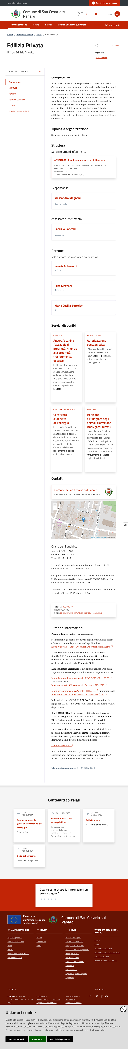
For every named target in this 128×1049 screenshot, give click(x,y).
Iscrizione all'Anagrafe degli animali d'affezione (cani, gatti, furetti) (99, 421)
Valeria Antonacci (65, 266)
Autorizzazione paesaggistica (96, 343)
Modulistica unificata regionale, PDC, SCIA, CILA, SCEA (80, 678)
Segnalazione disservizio (46, 1002)
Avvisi (38, 945)
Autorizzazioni (71, 969)
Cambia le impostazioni (60, 1039)
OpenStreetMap (101, 537)
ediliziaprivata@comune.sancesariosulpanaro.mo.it (81, 612)
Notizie (39, 937)
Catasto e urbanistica (74, 941)
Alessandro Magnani (67, 198)
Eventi (97, 944)
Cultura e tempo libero (75, 961)
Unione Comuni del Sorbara (17, 3)
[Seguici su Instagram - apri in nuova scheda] (85, 13)
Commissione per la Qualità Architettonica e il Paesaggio (29, 823)
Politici (10, 949)
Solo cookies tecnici (16, 1039)
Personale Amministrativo (18, 953)
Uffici (39, 34)
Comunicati (41, 941)
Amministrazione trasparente (73, 998)
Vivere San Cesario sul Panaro (106, 931)
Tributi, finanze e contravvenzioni (72, 955)
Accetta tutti (37, 1039)
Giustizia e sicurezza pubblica (77, 949)
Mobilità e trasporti (73, 937)
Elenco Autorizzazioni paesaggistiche (61, 820)
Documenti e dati (15, 957)
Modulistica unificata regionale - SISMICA (73, 690)
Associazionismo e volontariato (107, 952)
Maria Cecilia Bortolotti (69, 305)
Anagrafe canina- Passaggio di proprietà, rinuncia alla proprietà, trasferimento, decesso (65, 351)
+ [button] (55, 504)
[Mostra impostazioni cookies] (125, 524)
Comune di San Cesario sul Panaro (76, 490)
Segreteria (70, 977)
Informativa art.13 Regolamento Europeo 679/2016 (77, 685)
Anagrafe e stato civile (75, 945)
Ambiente (70, 965)
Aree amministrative (16, 941)
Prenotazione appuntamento (48, 999)
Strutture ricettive (101, 956)
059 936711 (68, 606)
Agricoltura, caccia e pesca (76, 973)
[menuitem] (19, 25)
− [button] (55, 508)
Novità (43, 930)
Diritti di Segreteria (26, 856)
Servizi (72, 930)
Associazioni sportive (103, 948)
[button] (117, 14)
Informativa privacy (74, 1002)
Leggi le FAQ (41, 996)
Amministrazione (24, 34)
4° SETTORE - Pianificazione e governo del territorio (79, 160)
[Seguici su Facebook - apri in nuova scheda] (90, 13)
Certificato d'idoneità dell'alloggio (61, 419)
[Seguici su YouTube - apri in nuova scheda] (95, 13)
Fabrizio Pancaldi (65, 229)
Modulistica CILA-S (61, 745)
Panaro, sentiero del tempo (105, 960)
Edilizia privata (93, 820)
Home (10, 34)
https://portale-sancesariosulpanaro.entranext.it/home (80, 646)
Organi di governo (15, 937)
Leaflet (93, 537)
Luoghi (97, 940)
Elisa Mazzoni (63, 286)
